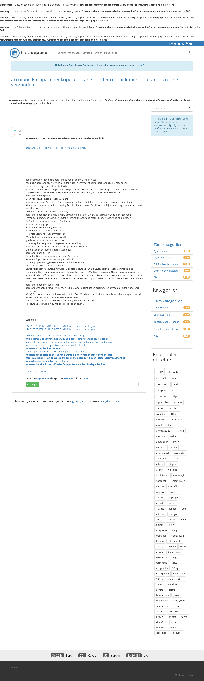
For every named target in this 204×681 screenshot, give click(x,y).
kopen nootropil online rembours (44, 348)
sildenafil (172, 372)
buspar (172, 508)
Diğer (156, 277)
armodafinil (162, 452)
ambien (174, 491)
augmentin (162, 458)
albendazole (174, 541)
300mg (159, 519)
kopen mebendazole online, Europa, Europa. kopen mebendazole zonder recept (69, 354)
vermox (160, 447)
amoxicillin (162, 441)
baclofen (173, 408)
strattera (179, 430)
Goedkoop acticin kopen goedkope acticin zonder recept (55, 335)
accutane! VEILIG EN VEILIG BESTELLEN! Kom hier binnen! (56, 147)
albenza (160, 514)
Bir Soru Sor (110, 52)
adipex (176, 396)
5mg (174, 557)
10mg (183, 508)
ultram (159, 524)
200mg (173, 447)
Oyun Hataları (44, 378)
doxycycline (179, 600)
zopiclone (177, 419)
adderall (178, 384)
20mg (175, 530)
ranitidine (172, 584)
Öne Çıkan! (74, 52)
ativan (159, 464)
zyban (174, 390)
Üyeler (98, 52)
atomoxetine (163, 430)
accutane (41, 371)
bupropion (174, 497)
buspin (160, 541)
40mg (181, 578)
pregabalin (162, 568)
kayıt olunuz (111, 401)
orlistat (172, 616)
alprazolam (163, 402)
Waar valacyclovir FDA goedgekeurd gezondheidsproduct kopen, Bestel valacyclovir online (75, 357)
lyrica (174, 562)
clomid (183, 519)
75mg (159, 584)
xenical (176, 458)
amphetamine (163, 425)
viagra (184, 616)
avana (172, 503)
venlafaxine (162, 475)
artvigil (176, 441)
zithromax (162, 384)
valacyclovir (178, 480)
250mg (160, 497)
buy (29, 371)
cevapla (33, 384)
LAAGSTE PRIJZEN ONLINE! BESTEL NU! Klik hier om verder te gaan (61, 326)
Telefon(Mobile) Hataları (166, 264)
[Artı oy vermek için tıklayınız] (15, 130)
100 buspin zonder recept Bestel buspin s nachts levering (56, 351)
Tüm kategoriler (168, 244)
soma (171, 578)
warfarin (172, 469)
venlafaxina (162, 600)
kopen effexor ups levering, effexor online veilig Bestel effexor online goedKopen (69, 341)
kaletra (171, 589)
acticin (178, 402)
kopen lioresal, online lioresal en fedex (47, 361)
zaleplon (161, 390)
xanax (159, 408)
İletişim (14, 667)
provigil (160, 616)
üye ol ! (140, 64)
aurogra (173, 514)
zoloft (176, 595)
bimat (174, 622)
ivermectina (162, 595)
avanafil (172, 486)
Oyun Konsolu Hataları (166, 270)
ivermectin (162, 557)
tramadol (161, 535)
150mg (159, 546)
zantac (159, 611)
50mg (175, 568)
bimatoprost (174, 551)
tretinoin (161, 436)
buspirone (161, 530)
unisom (172, 546)
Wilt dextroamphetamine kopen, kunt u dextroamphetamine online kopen (67, 338)
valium (160, 486)
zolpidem (161, 414)
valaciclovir (162, 606)
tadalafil (161, 378)
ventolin (160, 627)
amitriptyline (180, 475)
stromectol (179, 452)
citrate (174, 378)
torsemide (161, 562)
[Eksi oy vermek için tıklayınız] (15, 134)
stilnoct (176, 606)
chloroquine (179, 573)
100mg (175, 414)
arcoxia (160, 503)
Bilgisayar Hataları (163, 257)
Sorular (62, 52)
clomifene (161, 622)
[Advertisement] (78, 113)
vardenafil (161, 480)
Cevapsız (87, 52)
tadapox (171, 464)
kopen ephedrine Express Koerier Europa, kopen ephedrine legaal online (65, 364)
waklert (174, 436)
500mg (159, 578)
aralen (159, 469)
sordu (85, 378)
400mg (160, 508)
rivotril (183, 546)
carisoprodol (162, 632)
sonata (159, 589)
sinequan (173, 611)
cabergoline (162, 573)
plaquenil (177, 632)
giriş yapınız (81, 401)
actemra (172, 627)
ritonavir (161, 491)
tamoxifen (161, 419)
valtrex (171, 519)
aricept (160, 551)
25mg (171, 524)
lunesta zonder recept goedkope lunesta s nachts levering (57, 345)
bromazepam (177, 535)
